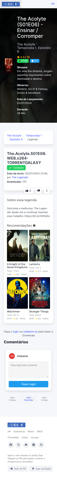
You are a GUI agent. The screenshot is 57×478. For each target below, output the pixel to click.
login (16, 331)
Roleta (31, 431)
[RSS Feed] (41, 445)
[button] (53, 4)
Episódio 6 (16, 139)
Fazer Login (29, 384)
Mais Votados (12, 398)
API (9, 431)
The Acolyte (14, 135)
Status (25, 437)
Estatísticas (19, 431)
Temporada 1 (34, 135)
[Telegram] (33, 445)
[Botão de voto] (38, 190)
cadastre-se (30, 331)
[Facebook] (11, 445)
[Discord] (26, 445)
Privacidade (13, 437)
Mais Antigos (44, 398)
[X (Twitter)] (18, 445)
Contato (35, 437)
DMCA (40, 431)
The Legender (20, 177)
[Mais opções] (47, 190)
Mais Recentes (29, 398)
